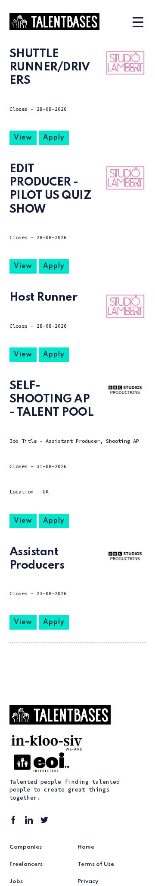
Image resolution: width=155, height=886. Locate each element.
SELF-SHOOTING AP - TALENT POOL (51, 399)
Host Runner (43, 297)
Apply (54, 137)
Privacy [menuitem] (88, 881)
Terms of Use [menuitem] (96, 864)
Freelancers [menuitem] (26, 864)
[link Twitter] (45, 821)
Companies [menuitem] (25, 847)
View (23, 137)
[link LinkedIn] (30, 821)
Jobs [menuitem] (16, 881)
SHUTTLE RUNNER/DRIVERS (49, 67)
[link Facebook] (14, 821)
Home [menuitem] (86, 847)
